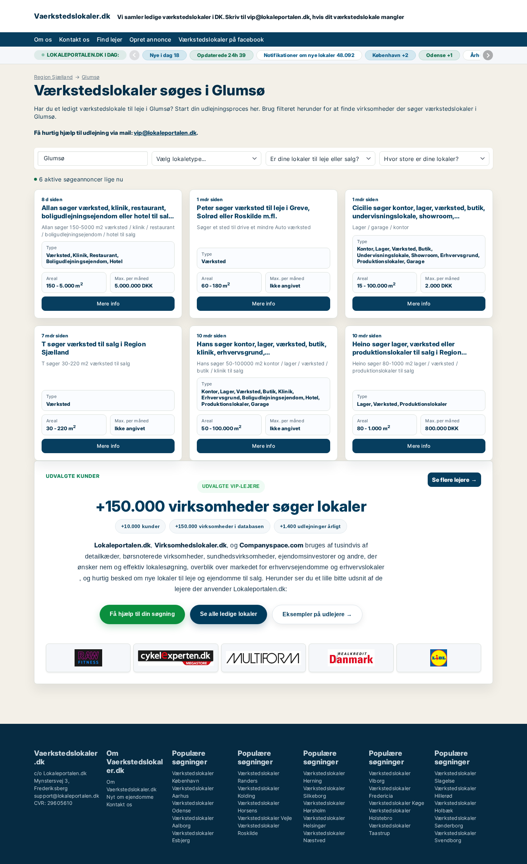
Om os (43, 39)
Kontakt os (74, 39)
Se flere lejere (454, 479)
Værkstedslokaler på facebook (221, 39)
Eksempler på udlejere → (317, 614)
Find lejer (109, 39)
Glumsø (90, 77)
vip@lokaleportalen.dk (165, 132)
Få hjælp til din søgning (142, 614)
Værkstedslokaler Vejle (265, 818)
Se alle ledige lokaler (228, 614)
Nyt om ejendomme (129, 797)
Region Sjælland (53, 77)
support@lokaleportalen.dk (66, 796)
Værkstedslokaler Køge (396, 803)
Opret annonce (150, 39)
